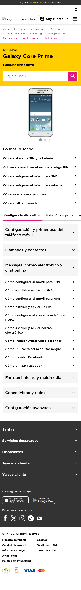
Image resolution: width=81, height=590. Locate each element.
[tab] (22, 215)
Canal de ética (46, 550)
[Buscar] (72, 76)
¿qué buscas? (16, 76)
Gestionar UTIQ (47, 545)
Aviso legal (9, 555)
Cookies (42, 539)
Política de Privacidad (16, 561)
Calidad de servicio (14, 545)
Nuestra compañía (14, 539)
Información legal (13, 550)
